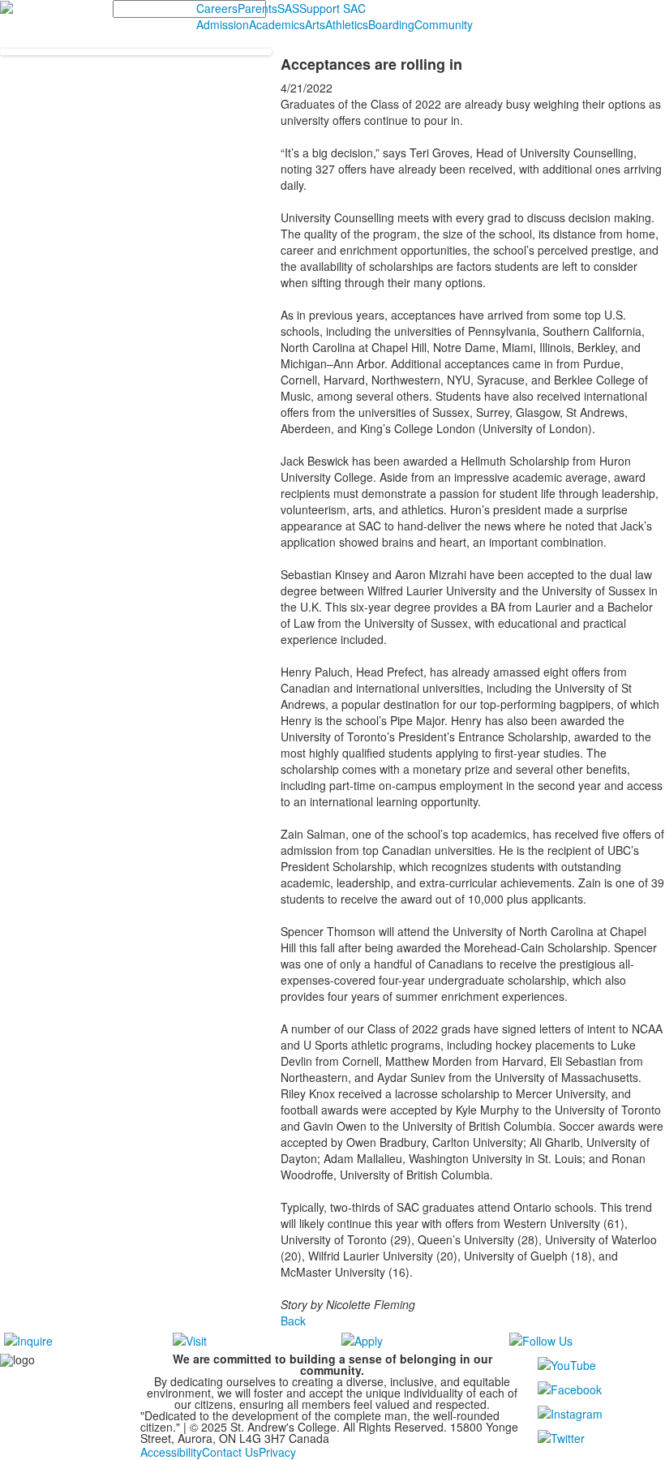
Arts (315, 24)
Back (293, 1320)
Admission (222, 24)
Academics (277, 24)
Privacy (277, 1452)
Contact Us (230, 1452)
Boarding (391, 24)
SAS (288, 8)
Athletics (346, 24)
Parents (257, 8)
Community (443, 24)
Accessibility (171, 1452)
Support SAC (332, 8)
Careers (217, 8)
